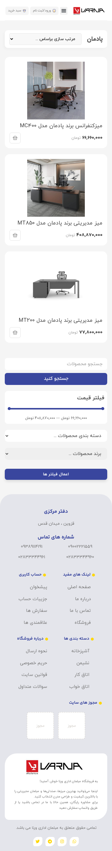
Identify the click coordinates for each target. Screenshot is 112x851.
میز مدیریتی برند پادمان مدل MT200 (60, 320)
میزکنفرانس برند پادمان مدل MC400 (61, 126)
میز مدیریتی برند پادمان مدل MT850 (60, 223)
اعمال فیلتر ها (56, 474)
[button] (64, 11)
